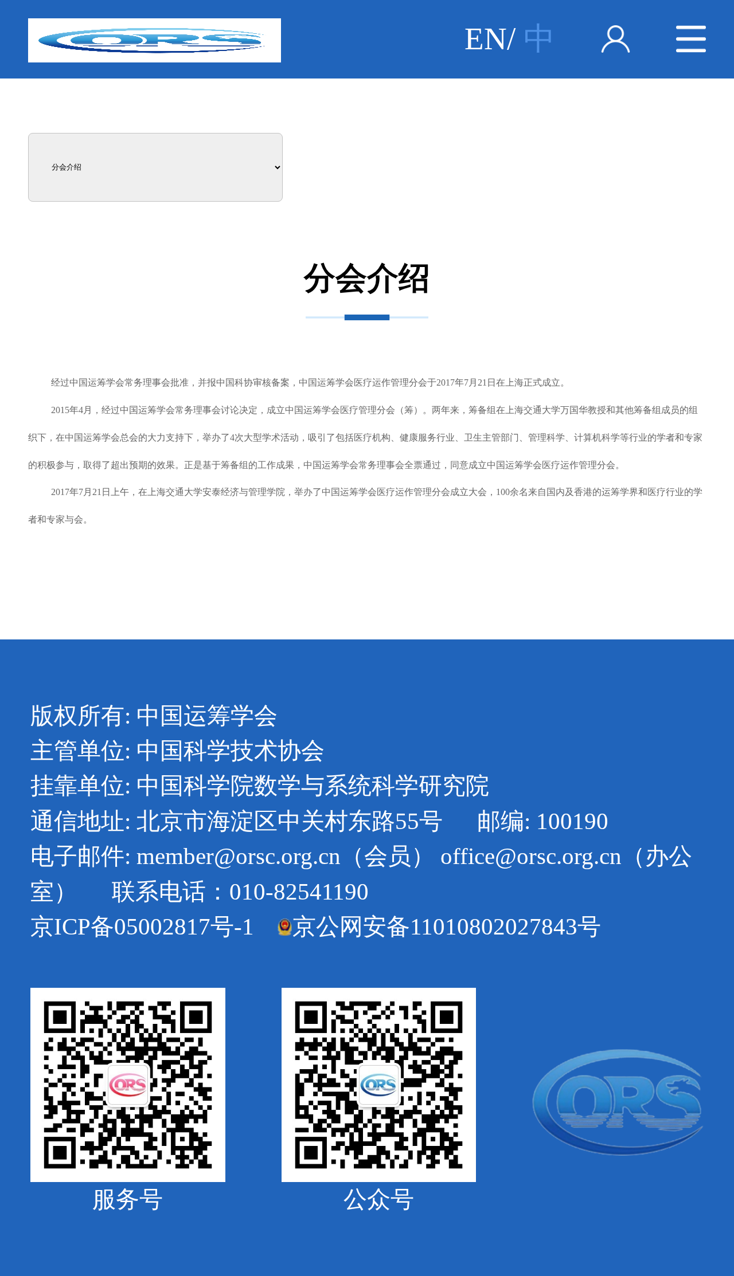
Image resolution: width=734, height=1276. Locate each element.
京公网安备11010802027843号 (446, 926)
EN (485, 38)
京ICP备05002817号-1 (142, 926)
